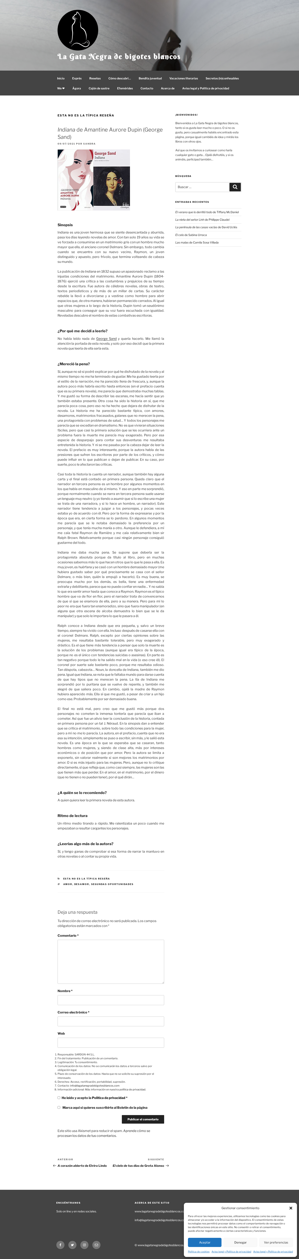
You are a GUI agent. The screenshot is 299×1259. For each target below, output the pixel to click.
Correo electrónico (73, 1012)
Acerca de (168, 88)
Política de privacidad (109, 1098)
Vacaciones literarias (183, 78)
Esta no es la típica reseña (86, 115)
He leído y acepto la (95, 1098)
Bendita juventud (150, 78)
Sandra (89, 143)
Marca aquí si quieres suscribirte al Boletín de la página (104, 1108)
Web (61, 1033)
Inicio (60, 78)
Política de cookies (199, 1251)
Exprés (77, 78)
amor (67, 884)
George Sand (106, 339)
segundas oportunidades (112, 884)
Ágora (76, 88)
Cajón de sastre (99, 88)
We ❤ (61, 88)
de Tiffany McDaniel (207, 212)
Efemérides (125, 88)
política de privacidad (132, 1089)
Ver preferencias (276, 1242)
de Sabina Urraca (191, 235)
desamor (81, 884)
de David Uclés (206, 227)
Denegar (240, 1242)
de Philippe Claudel (202, 219)
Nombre (65, 991)
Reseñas (95, 78)
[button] (291, 1208)
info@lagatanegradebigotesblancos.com (95, 1085)
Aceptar (205, 1242)
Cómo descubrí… (119, 78)
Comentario (68, 936)
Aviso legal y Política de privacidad (231, 1251)
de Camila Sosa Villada (197, 242)
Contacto (147, 88)
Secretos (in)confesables (222, 78)
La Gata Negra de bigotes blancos (119, 56)
